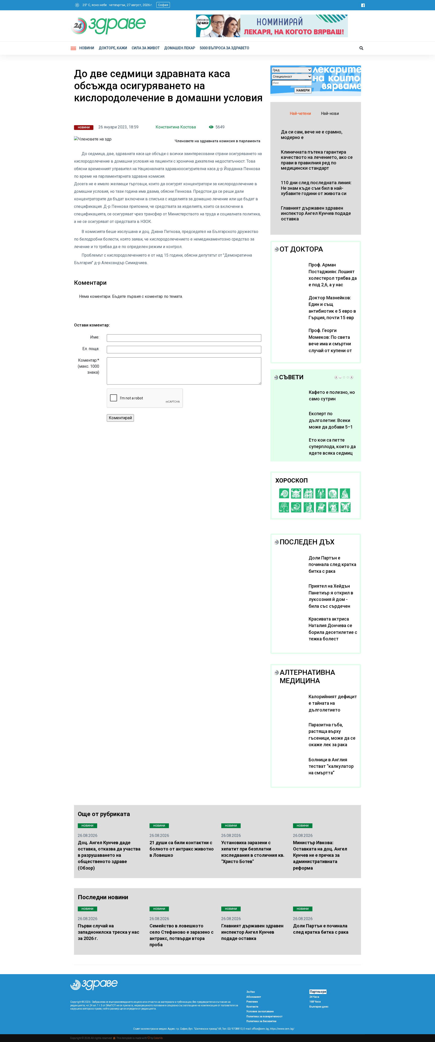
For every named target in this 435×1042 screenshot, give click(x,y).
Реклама (252, 1001)
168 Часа (315, 1001)
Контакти (252, 1006)
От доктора (301, 249)
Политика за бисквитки (261, 1021)
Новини (86, 48)
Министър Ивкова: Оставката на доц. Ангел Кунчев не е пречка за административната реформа (320, 855)
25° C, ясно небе (93, 5)
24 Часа (314, 997)
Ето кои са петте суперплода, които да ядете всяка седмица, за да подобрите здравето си (332, 453)
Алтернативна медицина (307, 676)
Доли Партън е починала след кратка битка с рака (332, 564)
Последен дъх (307, 542)
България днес (319, 1006)
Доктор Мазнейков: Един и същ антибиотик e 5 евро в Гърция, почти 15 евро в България (333, 311)
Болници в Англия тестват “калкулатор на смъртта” (331, 766)
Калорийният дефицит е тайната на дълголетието (333, 703)
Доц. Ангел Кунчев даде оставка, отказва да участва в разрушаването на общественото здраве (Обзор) (109, 855)
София (163, 5)
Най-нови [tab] (330, 113)
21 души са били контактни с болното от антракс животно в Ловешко (182, 849)
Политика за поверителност (264, 1016)
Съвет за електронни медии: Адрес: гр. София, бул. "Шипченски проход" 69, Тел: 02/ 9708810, (188, 1028)
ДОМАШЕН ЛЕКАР (179, 48)
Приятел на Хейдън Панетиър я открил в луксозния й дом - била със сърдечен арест (331, 599)
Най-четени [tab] (300, 113)
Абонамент (253, 997)
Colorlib (158, 1038)
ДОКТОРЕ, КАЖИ (113, 48)
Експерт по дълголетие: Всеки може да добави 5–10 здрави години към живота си (332, 427)
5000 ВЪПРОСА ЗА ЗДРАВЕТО (224, 48)
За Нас (250, 991)
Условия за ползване (260, 1011)
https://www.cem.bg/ (282, 1028)
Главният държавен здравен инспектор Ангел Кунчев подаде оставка (252, 932)
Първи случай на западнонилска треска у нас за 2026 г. (108, 932)
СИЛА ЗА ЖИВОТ (146, 48)
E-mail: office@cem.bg (256, 1028)
